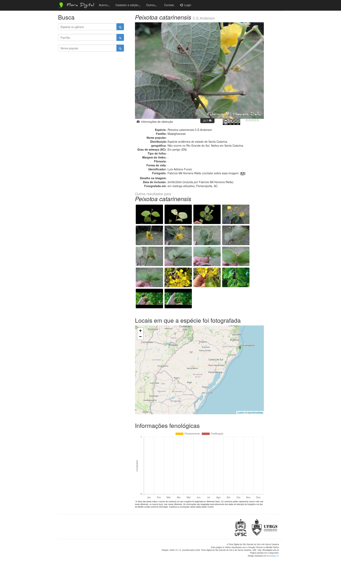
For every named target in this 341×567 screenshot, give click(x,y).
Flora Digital (79, 5)
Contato (168, 5)
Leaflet (240, 412)
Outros (150, 5)
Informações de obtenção (156, 122)
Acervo (103, 5)
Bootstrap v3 (272, 555)
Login (187, 5)
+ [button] (140, 330)
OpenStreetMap (255, 412)
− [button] (140, 336)
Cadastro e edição (126, 5)
